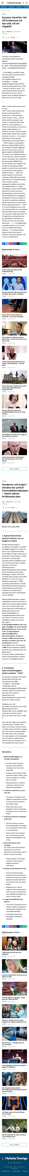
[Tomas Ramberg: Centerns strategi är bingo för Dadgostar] (14, 1056)
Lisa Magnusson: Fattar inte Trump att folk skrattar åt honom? (14, 435)
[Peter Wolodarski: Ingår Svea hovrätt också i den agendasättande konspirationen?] (14, 377)
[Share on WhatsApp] (8, 37)
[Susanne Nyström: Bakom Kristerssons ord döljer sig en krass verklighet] (14, 283)
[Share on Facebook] (3, 37)
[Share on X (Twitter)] (6, 37)
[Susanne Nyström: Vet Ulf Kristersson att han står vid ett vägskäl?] (14, 47)
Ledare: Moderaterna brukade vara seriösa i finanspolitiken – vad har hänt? (13, 363)
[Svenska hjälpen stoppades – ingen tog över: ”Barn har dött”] (14, 989)
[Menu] (3, 3)
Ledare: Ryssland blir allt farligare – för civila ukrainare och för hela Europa (13, 458)
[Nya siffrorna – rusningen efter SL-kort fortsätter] (14, 1034)
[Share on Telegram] (11, 37)
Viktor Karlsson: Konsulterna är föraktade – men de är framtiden (12, 315)
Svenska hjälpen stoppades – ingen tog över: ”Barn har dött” (13, 998)
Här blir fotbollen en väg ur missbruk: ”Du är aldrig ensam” (14, 1135)
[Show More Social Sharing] (16, 37)
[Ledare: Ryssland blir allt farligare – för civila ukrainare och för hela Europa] (14, 448)
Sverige (4, 7)
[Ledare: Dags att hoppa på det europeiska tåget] (14, 261)
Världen (11, 7)
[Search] (26, 3)
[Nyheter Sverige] (13, 3)
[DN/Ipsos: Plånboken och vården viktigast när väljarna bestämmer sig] (14, 1011)
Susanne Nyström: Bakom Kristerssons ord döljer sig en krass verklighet (14, 293)
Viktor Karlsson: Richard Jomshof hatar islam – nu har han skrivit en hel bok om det (14, 339)
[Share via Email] (13, 37)
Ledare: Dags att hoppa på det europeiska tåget (12, 270)
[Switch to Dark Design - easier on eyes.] (24, 3)
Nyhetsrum (9, 31)
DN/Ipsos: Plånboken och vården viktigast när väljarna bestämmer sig (14, 1021)
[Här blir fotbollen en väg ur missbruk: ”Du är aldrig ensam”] (14, 1126)
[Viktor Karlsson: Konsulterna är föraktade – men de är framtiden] (14, 306)
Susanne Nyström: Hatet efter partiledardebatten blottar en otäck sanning (13, 412)
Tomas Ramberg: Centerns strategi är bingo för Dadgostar (14, 1066)
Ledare (4, 14)
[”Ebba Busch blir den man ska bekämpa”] (14, 943)
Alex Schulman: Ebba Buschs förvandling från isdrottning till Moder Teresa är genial (14, 1089)
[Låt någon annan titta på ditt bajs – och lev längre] (14, 1103)
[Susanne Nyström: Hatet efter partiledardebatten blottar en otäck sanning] (14, 401)
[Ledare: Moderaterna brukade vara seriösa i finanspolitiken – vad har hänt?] (14, 353)
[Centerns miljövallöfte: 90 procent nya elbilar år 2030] (14, 966)
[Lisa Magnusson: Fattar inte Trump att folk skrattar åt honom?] (14, 426)
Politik (19, 7)
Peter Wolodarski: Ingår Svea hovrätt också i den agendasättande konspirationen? (14, 387)
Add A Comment (14, 468)
